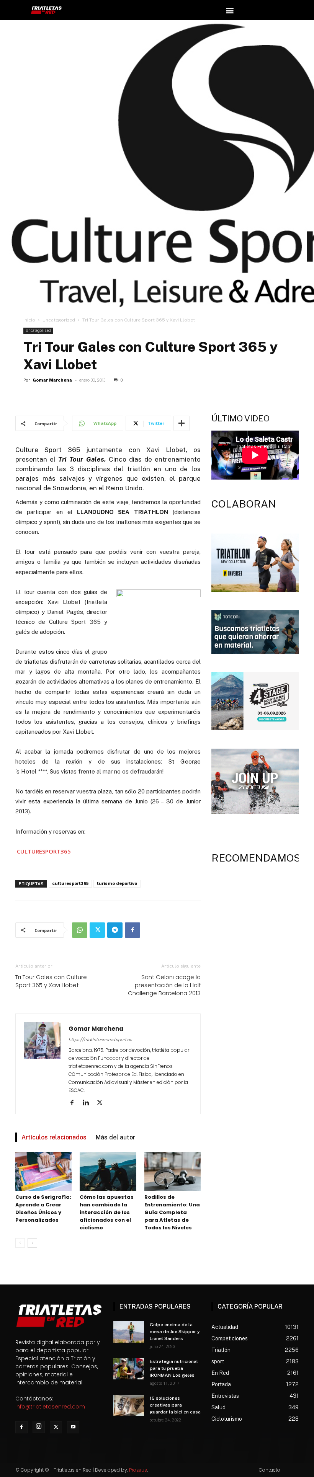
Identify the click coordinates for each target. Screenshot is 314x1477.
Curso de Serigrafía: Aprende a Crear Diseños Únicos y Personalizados (43, 1208)
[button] (229, 10)
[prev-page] (20, 1243)
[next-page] (32, 1243)
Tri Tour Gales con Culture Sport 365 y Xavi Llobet (51, 981)
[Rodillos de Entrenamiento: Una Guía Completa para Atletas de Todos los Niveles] (172, 1171)
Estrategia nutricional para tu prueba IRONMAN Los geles (174, 1368)
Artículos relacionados (54, 1137)
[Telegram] (115, 930)
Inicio (29, 320)
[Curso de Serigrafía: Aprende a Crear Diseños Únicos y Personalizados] (43, 1171)
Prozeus (138, 1470)
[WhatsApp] (79, 930)
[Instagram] (39, 1427)
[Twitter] (97, 930)
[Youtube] (73, 1427)
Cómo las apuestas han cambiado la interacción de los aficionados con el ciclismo (107, 1212)
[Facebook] (132, 930)
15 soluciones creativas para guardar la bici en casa (175, 1405)
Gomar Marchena (52, 380)
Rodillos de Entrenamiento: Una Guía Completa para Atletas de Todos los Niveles (172, 1212)
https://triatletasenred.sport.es (100, 1039)
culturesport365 (70, 883)
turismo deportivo (117, 883)
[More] (181, 423)
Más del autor (115, 1137)
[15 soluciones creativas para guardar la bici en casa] (128, 1405)
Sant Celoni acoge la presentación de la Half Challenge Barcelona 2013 (164, 985)
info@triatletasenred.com (50, 1406)
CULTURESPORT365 (44, 851)
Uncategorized (59, 320)
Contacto (269, 1470)
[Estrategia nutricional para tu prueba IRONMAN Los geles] (128, 1368)
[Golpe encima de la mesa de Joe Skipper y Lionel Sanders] (128, 1332)
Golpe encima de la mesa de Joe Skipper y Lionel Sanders (175, 1331)
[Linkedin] (88, 1103)
